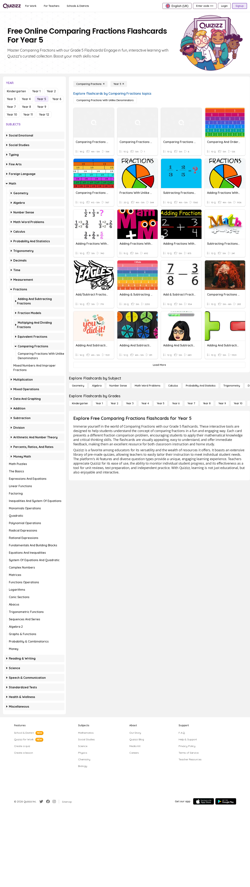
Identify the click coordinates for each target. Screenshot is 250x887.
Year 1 (36, 91)
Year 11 (28, 114)
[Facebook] (48, 802)
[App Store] (203, 801)
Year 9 (41, 107)
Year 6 (56, 99)
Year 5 (41, 99)
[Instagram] (54, 802)
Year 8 (26, 107)
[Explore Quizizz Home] (12, 6)
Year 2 (51, 91)
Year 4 (26, 99)
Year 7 (11, 107)
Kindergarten (16, 91)
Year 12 (44, 114)
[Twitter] (41, 802)
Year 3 (11, 99)
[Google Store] (225, 801)
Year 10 (12, 114)
